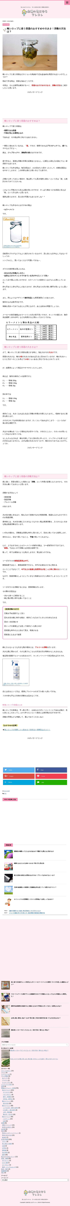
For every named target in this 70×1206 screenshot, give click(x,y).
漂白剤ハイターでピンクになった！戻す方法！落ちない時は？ (30, 1030)
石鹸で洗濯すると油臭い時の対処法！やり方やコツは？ (25, 910)
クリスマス (6, 1092)
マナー (4, 1141)
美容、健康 (4, 1158)
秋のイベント (6, 1116)
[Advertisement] (35, 105)
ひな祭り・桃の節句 (9, 1110)
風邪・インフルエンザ (9, 1167)
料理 (5, 793)
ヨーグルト (5, 1165)
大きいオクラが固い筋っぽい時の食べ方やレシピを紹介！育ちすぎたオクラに (34, 1059)
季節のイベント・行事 (8, 1088)
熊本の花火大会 (7, 1135)
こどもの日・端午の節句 (10, 1108)
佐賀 (2, 1086)
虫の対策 (5, 1152)
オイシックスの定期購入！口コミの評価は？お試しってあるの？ (34, 899)
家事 (2, 1123)
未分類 (3, 1129)
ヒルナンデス (6, 1082)
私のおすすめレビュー (8, 1156)
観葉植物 (4, 1171)
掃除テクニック (7, 1125)
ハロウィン (6, 1119)
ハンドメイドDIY (6, 1084)
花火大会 (5, 1103)
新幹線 (4, 1150)
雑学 (3, 1154)
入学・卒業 (6, 1112)
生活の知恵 (7, 791)
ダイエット (5, 1160)
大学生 (4, 1148)
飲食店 (4, 1137)
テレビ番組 (4, 1076)
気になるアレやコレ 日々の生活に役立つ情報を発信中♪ (35, 1199)
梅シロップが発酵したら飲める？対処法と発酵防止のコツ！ (27, 730)
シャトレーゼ (5, 1074)
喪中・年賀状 (7, 1096)
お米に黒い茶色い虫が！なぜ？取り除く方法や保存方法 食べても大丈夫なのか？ (36, 1018)
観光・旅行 (4, 1169)
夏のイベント (6, 1101)
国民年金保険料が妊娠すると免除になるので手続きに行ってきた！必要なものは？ (36, 1006)
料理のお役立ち (7, 1127)
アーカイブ (4, 1177)
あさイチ (5, 1078)
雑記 (2, 1172)
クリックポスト (6, 1070)
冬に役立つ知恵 (7, 1143)
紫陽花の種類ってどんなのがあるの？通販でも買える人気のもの (34, 851)
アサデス (5, 1080)
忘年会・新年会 (8, 1099)
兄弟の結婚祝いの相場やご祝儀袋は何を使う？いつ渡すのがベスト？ (35, 887)
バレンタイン (7, 1094)
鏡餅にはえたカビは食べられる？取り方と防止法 (29, 863)
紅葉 (4, 1121)
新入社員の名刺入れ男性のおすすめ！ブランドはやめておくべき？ (34, 875)
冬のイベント (6, 1090)
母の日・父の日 (8, 1114)
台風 (3, 1146)
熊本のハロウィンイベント (10, 1133)
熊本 (2, 1131)
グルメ (3, 1072)
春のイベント (6, 1105)
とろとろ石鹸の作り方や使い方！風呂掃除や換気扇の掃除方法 (27, 913)
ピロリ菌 (5, 1162)
